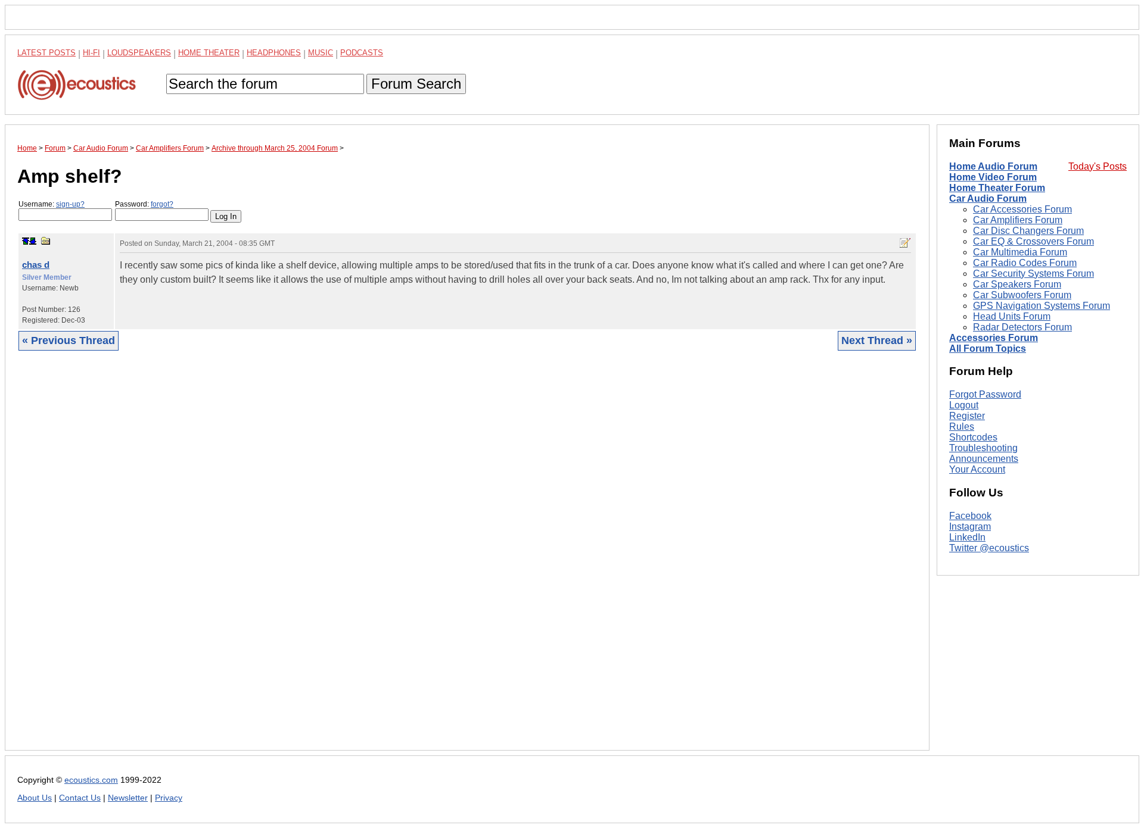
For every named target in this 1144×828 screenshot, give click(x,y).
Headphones (274, 52)
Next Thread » (876, 340)
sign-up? (70, 204)
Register (967, 416)
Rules (961, 426)
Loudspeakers (139, 52)
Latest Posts (46, 52)
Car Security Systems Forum (1033, 273)
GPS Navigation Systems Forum (1041, 306)
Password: (144, 204)
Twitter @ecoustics (989, 548)
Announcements (983, 459)
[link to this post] (46, 241)
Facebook (970, 516)
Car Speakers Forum (1017, 284)
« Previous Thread (68, 340)
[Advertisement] (374, 559)
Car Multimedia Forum (1020, 252)
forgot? (162, 204)
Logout (963, 405)
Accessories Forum (993, 338)
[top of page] (25, 241)
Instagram (970, 526)
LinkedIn (967, 537)
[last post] (32, 241)
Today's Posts (1097, 166)
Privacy (168, 797)
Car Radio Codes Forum (1025, 263)
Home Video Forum (993, 177)
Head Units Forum (1011, 316)
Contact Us (80, 797)
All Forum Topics (987, 348)
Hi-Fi (91, 52)
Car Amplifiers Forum (1017, 220)
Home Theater (209, 52)
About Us (34, 797)
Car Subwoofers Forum (1022, 295)
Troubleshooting (983, 448)
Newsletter (128, 797)
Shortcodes (973, 437)
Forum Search (416, 84)
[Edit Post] (905, 243)
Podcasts (361, 52)
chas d (35, 265)
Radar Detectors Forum (1022, 327)
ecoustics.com (91, 780)
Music (320, 52)
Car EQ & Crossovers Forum (1033, 241)
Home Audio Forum (993, 166)
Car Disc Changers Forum (1028, 231)
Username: (51, 204)
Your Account (977, 469)
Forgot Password (985, 394)
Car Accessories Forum (1022, 209)
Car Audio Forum (988, 198)
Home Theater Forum (997, 188)
